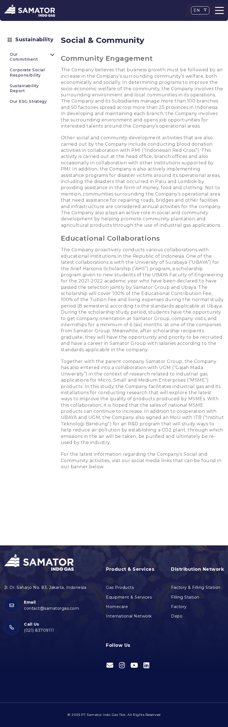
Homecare (117, 606)
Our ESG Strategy (28, 101)
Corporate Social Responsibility (27, 72)
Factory (179, 606)
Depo (176, 616)
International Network (129, 616)
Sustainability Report (24, 88)
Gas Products (120, 587)
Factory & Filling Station (195, 587)
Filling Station (185, 597)
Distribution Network (197, 569)
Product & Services (130, 569)
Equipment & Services (129, 597)
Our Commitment (24, 57)
